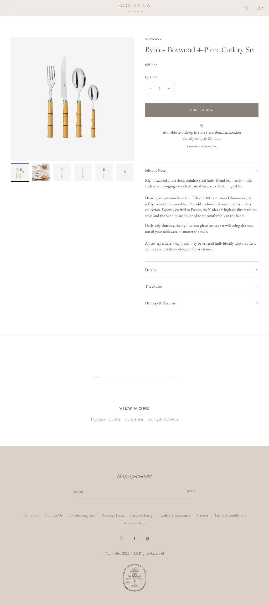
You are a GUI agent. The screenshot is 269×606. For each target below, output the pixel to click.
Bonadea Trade (112, 515)
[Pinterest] (147, 538)
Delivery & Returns (160, 303)
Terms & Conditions (230, 515)
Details (150, 269)
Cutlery (114, 419)
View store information (202, 146)
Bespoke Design (142, 515)
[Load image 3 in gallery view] (62, 172)
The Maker (153, 286)
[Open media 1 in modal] (72, 99)
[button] (246, 7)
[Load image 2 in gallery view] (41, 172)
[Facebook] (134, 538)
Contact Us (53, 515)
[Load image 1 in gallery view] (20, 172)
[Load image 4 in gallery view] (83, 172)
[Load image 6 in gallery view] (125, 172)
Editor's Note (155, 170)
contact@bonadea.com (174, 248)
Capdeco (153, 38)
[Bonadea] (134, 7)
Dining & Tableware (162, 419)
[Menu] (11, 7)
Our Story (31, 515)
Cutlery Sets (134, 419)
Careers (202, 515)
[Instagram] (121, 538)
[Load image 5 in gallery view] (104, 172)
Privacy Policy (134, 522)
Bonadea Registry (81, 515)
